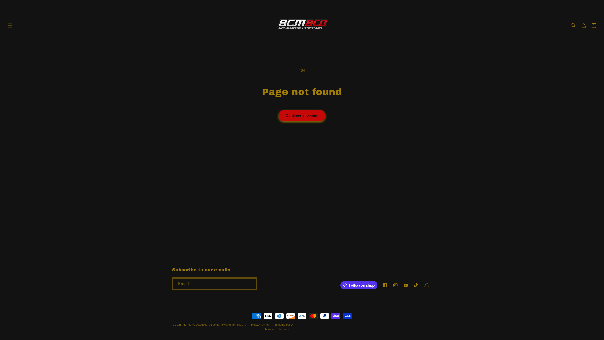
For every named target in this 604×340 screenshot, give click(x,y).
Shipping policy (284, 324)
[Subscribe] (251, 283)
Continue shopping (302, 115)
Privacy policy (260, 324)
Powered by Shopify (233, 324)
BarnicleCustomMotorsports (201, 324)
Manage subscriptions (279, 329)
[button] (10, 25)
